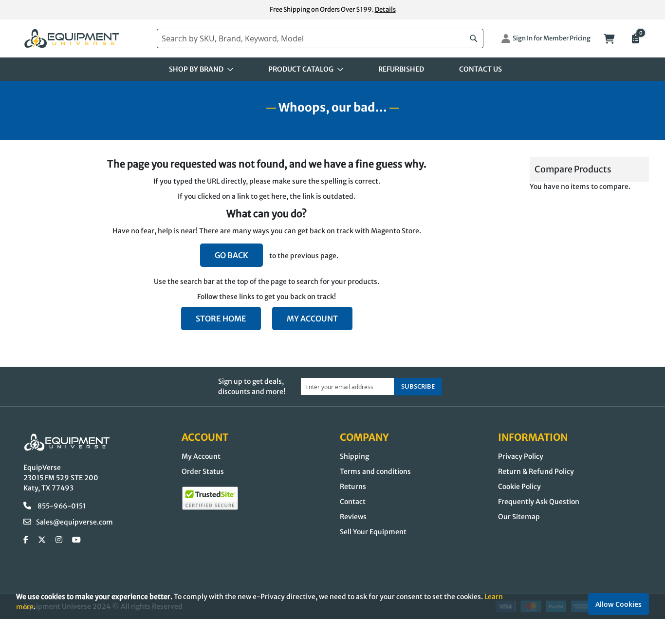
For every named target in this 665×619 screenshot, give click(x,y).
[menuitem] (198, 69)
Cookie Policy (519, 486)
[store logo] (85, 39)
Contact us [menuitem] (480, 69)
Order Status (203, 471)
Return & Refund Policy (536, 471)
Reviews (353, 516)
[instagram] (58, 540)
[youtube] (76, 540)
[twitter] (42, 540)
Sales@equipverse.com (74, 522)
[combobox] (320, 38)
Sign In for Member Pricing (552, 38)
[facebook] (25, 540)
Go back (231, 255)
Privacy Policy (520, 456)
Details (385, 9)
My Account (312, 318)
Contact (353, 501)
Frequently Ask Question (538, 501)
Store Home (221, 318)
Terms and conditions (375, 471)
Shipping (354, 456)
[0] (634, 39)
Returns (353, 486)
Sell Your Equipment (373, 531)
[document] (332, 601)
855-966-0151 (61, 506)
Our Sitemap (519, 516)
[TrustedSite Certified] (210, 498)
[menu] (332, 69)
